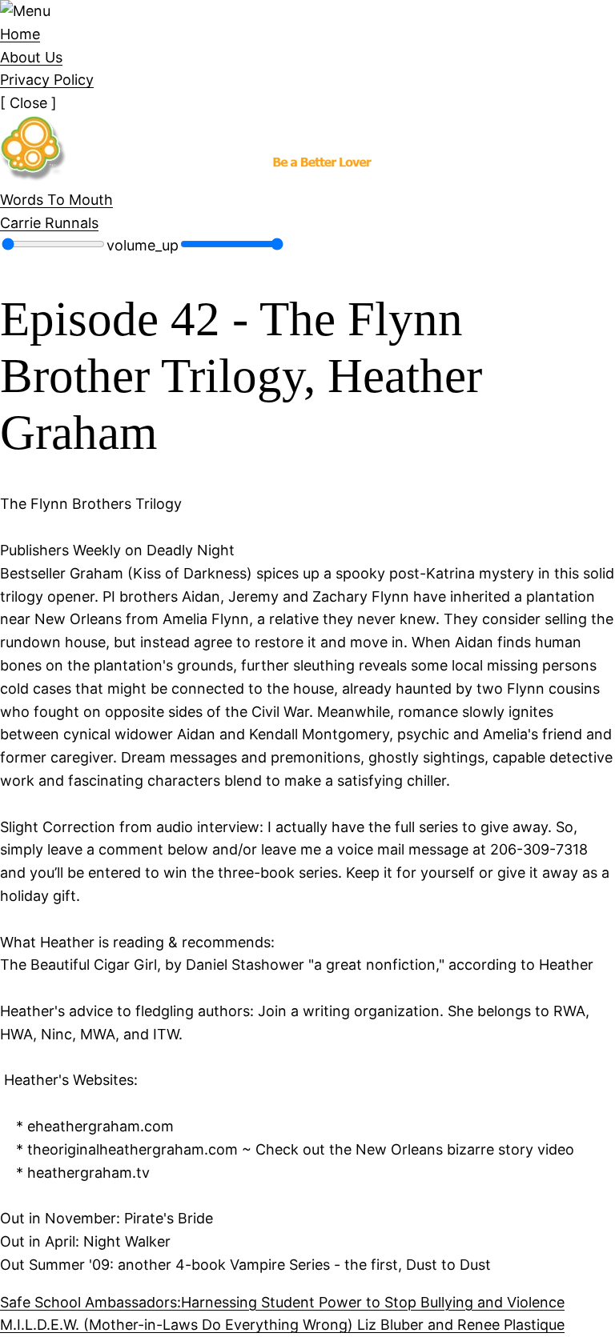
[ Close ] (28, 102)
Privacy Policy (47, 79)
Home (20, 34)
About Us (31, 57)
